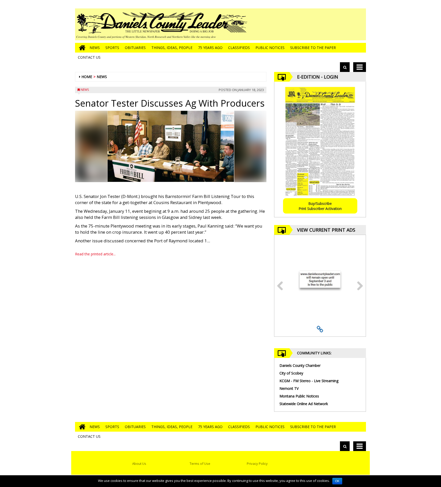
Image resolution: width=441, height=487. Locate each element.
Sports (112, 47)
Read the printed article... (95, 254)
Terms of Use (200, 463)
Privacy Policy (257, 463)
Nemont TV (289, 388)
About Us (139, 463)
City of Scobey (291, 373)
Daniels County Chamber (300, 365)
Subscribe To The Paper (313, 47)
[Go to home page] (81, 48)
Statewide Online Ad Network (303, 403)
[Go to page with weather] (327, 24)
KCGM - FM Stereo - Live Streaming (308, 380)
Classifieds (239, 47)
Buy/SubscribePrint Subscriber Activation (320, 206)
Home (86, 76)
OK (337, 481)
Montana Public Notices (299, 396)
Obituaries (135, 47)
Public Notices (270, 47)
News (95, 47)
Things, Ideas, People (171, 47)
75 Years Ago (210, 47)
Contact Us (89, 57)
